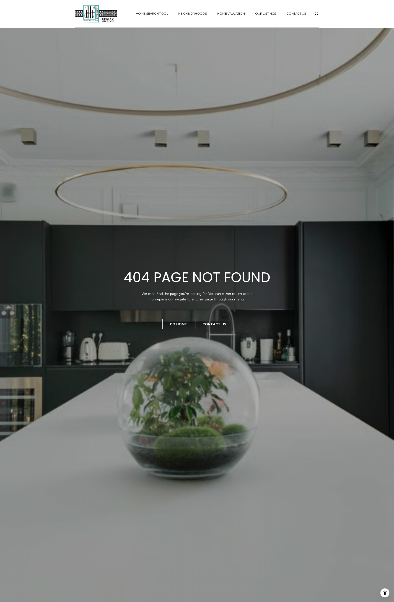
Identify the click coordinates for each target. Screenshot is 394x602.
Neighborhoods (192, 13)
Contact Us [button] (214, 324)
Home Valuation (231, 13)
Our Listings (265, 13)
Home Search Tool (152, 13)
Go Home (179, 324)
